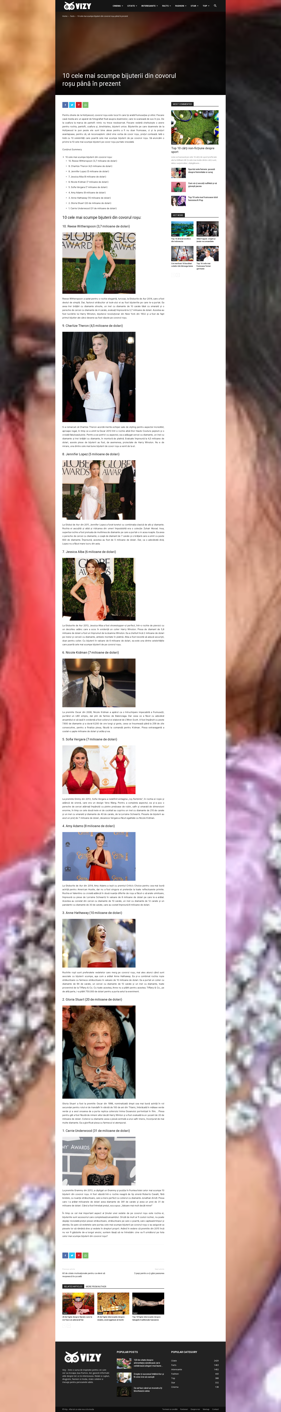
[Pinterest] (79, 105)
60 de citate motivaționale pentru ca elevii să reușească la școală (83, 1275)
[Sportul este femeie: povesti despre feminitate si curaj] (178, 173)
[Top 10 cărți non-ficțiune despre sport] (195, 127)
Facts (165, 5)
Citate (131, 5)
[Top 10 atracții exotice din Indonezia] (182, 228)
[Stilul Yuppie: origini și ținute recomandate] (208, 228)
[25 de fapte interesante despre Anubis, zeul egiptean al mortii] (113, 1304)
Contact (215, 1409)
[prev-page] (64, 1326)
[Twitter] (72, 105)
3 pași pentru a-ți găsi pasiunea (149, 1273)
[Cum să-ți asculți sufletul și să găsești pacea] (178, 187)
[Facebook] (65, 105)
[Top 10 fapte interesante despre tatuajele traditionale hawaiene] (148, 1304)
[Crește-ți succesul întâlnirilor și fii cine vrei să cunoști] (124, 1378)
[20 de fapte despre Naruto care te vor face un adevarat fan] (78, 1304)
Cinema (117, 5)
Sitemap (206, 1409)
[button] (215, 6)
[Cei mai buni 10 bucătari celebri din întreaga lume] (182, 253)
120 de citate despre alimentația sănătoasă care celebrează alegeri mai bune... (148, 1363)
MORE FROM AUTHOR (96, 1286)
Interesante (148, 5)
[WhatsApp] (85, 105)
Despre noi (195, 1409)
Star (193, 5)
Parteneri (184, 1409)
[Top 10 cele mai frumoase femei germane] (208, 253)
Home (64, 16)
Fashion (179, 5)
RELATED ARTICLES (73, 1286)
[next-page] (69, 1326)
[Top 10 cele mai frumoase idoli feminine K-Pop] (178, 201)
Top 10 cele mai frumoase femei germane (204, 266)
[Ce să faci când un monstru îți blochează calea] (124, 1392)
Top (205, 5)
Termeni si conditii (170, 1409)
